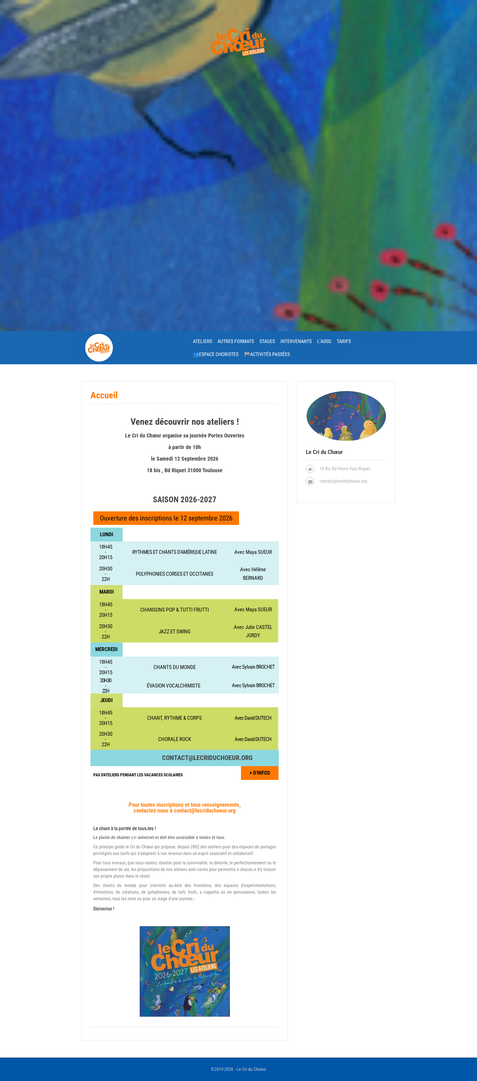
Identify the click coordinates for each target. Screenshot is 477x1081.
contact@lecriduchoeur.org (207, 758)
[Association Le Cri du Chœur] (99, 347)
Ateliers (202, 341)
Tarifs (344, 341)
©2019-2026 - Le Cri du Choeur (238, 1069)
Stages (267, 341)
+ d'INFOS (260, 773)
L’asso (324, 341)
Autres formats (236, 341)
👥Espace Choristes (216, 354)
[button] (166, 518)
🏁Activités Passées (267, 354)
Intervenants (296, 341)
